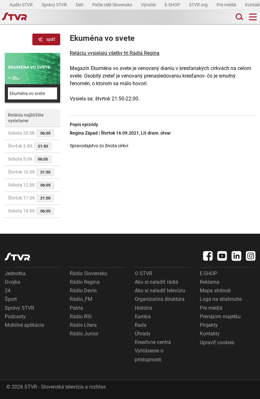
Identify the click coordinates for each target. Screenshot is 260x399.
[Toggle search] (239, 17)
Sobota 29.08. (29, 133)
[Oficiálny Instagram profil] (250, 256)
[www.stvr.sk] (17, 256)
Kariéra (143, 317)
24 (7, 291)
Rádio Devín (83, 291)
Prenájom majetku (220, 317)
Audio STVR (22, 4)
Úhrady (143, 334)
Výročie (149, 4)
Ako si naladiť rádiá (156, 282)
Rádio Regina (85, 282)
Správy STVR (55, 4)
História (143, 308)
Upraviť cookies (217, 342)
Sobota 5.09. (28, 159)
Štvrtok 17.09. (29, 197)
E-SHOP (173, 4)
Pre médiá (227, 4)
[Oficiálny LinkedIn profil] (236, 256)
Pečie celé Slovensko (112, 4)
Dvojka (12, 282)
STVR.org (199, 4)
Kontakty (210, 334)
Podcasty (15, 317)
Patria (76, 308)
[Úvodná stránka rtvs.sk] (14, 17)
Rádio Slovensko (88, 273)
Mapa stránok (215, 291)
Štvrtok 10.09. (29, 171)
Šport (11, 299)
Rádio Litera (83, 325)
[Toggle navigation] (253, 17)
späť (50, 39)
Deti (80, 4)
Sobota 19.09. (29, 210)
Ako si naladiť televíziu (160, 291)
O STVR (143, 273)
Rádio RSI (81, 317)
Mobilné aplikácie (24, 325)
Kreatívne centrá (153, 342)
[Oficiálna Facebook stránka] (208, 256)
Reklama (209, 282)
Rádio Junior (84, 334)
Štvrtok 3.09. (28, 146)
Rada (140, 325)
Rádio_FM (81, 299)
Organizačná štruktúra (160, 299)
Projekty (209, 325)
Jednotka (15, 273)
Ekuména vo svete (27, 93)
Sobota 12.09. (29, 184)
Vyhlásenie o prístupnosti (149, 355)
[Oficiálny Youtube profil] (222, 256)
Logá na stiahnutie (221, 299)
